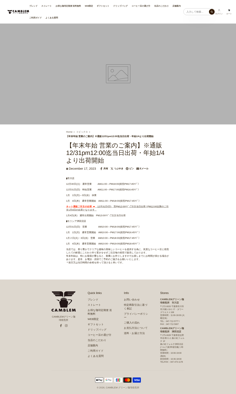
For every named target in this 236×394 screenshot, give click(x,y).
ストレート (46, 5)
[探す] (212, 12)
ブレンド (33, 5)
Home (69, 132)
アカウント (219, 12)
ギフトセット (103, 5)
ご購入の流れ (132, 322)
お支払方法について (136, 327)
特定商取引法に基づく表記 (135, 306)
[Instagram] (66, 325)
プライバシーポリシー (136, 315)
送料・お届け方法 (134, 333)
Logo (18, 12)
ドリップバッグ (120, 5)
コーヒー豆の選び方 (141, 5)
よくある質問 (51, 17)
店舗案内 (176, 5)
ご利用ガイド (35, 17)
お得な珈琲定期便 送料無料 (68, 5)
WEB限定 (89, 5)
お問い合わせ (132, 299)
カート (229, 12)
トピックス (82, 132)
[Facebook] (60, 325)
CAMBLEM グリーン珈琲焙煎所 (122, 387)
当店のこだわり (161, 5)
